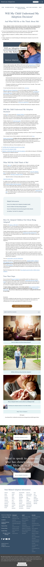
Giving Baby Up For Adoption (15, 519)
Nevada (20, 503)
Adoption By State (35, 523)
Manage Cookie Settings (6, 534)
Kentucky (13, 503)
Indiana (13, 498)
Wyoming (35, 503)
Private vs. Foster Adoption (35, 534)
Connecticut (6, 501)
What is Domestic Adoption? (25, 521)
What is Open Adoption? (26, 530)
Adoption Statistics (35, 540)
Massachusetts (21, 492)
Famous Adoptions (35, 541)
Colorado (6, 500)
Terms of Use (4, 526)
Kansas (13, 501)
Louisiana (13, 505)
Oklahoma (28, 498)
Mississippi (21, 497)
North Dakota (28, 495)
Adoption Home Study (26, 526)
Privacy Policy (4, 528)
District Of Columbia (6, 506)
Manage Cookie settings (22, 565)
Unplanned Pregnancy (20, 7)
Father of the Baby (15, 526)
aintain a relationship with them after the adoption (14, 151)
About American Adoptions (35, 529)
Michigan (20, 494)
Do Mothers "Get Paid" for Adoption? (15, 211)
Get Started (35, 1)
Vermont (35, 495)
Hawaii (13, 494)
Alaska (5, 494)
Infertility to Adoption (26, 528)
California (6, 498)
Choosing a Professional (24, 524)
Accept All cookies (22, 563)
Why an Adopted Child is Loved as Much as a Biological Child (21, 401)
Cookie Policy (4, 530)
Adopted (33, 521)
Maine (13, 506)
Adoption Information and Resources (36, 517)
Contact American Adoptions (5, 523)
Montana (20, 500)
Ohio (27, 497)
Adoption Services (35, 531)
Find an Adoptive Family (16, 521)
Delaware (6, 503)
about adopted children (34, 287)
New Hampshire (22, 505)
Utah (34, 494)
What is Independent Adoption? (36, 537)
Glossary (33, 543)
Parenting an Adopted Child (36, 526)
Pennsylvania (28, 501)
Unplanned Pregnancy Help (16, 524)
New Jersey (21, 506)
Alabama (6, 492)
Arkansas (6, 497)
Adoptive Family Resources (25, 532)
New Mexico (21, 508)
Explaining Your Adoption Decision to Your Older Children (19, 405)
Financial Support (15, 528)
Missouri (20, 498)
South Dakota (28, 506)
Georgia (13, 492)
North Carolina (29, 494)
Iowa (13, 500)
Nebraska (21, 501)
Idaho (13, 495)
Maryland (13, 508)
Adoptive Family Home (26, 516)
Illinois (13, 497)
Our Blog (33, 551)
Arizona (5, 495)
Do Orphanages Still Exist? (35, 549)
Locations (3, 519)
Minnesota (21, 495)
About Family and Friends (32, 7)
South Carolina (29, 505)
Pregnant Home (15, 516)
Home (3, 7)
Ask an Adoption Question (21, 475)
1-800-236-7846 (5, 517)
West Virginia (36, 500)
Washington (36, 498)
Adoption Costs (25, 518)
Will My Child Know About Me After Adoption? (21, 372)
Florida (5, 507)
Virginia (35, 497)
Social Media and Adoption (35, 546)
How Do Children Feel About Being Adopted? (16, 206)
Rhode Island (28, 503)
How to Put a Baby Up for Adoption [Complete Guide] (18, 204)
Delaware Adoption (9, 7)
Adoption (33, 520)
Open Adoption (15, 533)
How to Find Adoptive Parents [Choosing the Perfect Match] (20, 209)
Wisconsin (35, 501)
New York (28, 492)
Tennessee (28, 508)
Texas (35, 492)
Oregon (27, 500)
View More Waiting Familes (21, 437)
